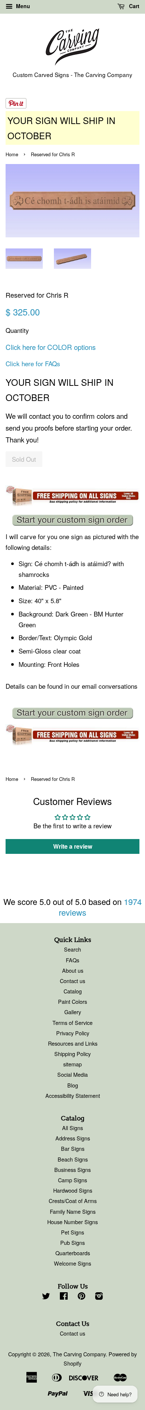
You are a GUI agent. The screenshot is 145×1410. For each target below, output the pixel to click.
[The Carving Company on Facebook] (63, 1297)
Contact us (72, 981)
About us (72, 970)
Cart (133, 6)
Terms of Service (72, 1022)
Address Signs (72, 1138)
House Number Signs (72, 1222)
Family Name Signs (73, 1211)
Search (72, 949)
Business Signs (72, 1169)
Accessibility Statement (72, 1095)
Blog (72, 1085)
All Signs (72, 1128)
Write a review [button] (72, 846)
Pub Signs (72, 1242)
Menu (22, 6)
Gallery (72, 1012)
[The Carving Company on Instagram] (99, 1297)
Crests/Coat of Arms (73, 1200)
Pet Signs (72, 1232)
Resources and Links (72, 1043)
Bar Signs (72, 1148)
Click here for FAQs (33, 363)
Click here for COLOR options (51, 347)
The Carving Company (79, 1354)
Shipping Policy (72, 1054)
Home (12, 154)
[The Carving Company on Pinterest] (81, 1297)
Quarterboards (72, 1253)
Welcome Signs (72, 1263)
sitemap (72, 1064)
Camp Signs (72, 1180)
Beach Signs (73, 1159)
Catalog (73, 991)
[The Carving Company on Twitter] (46, 1297)
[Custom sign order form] (72, 520)
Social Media (72, 1074)
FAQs (72, 960)
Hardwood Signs (72, 1190)
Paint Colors (72, 1001)
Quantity (17, 330)
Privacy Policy (72, 1033)
